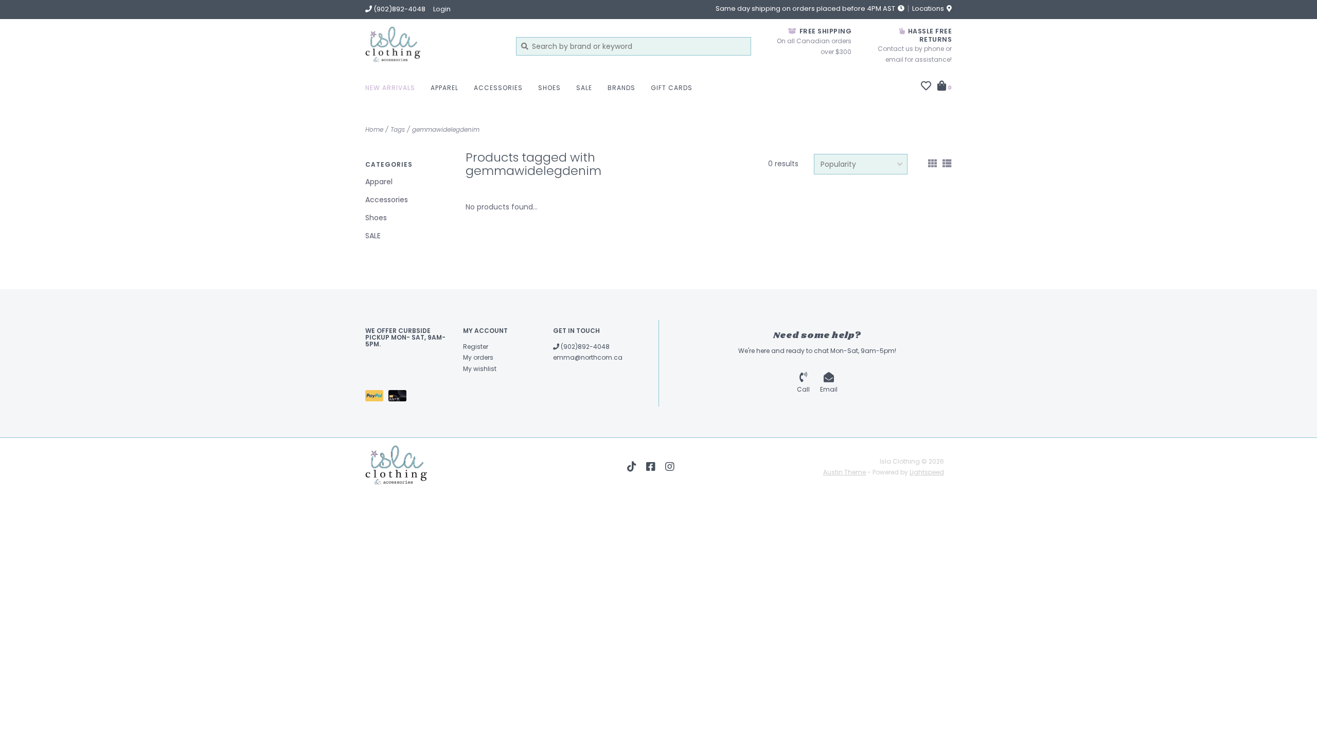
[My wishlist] (926, 87)
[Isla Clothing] (433, 46)
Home (374, 129)
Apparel (444, 87)
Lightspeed (927, 472)
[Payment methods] (376, 397)
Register (475, 346)
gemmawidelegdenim (445, 129)
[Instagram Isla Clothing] (670, 467)
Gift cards (671, 87)
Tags (397, 129)
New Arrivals (390, 87)
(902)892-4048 (584, 346)
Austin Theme (844, 472)
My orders (478, 357)
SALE (584, 87)
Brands (621, 87)
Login (442, 9)
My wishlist (479, 368)
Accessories (498, 87)
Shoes (549, 87)
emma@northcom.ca (587, 357)
